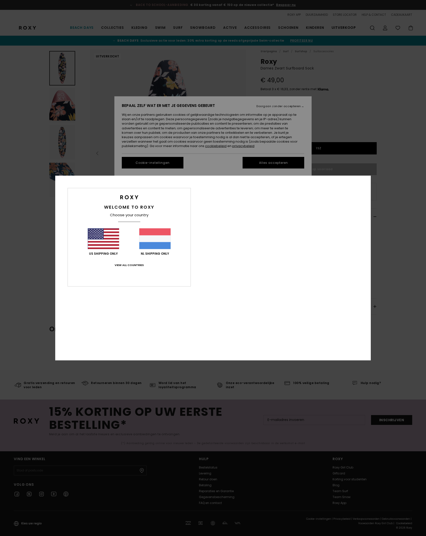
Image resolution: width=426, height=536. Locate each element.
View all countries (129, 265)
